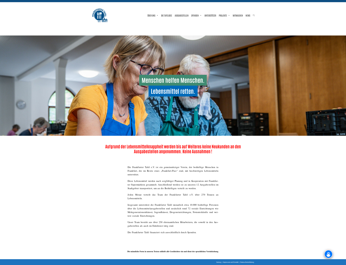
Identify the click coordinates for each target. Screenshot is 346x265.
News (248, 15)
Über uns (151, 15)
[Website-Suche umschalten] (254, 15)
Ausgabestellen (182, 15)
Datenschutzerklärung (247, 262)
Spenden (195, 15)
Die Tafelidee (166, 15)
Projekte (223, 15)
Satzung (218, 262)
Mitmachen (238, 15)
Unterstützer (210, 15)
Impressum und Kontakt (231, 262)
